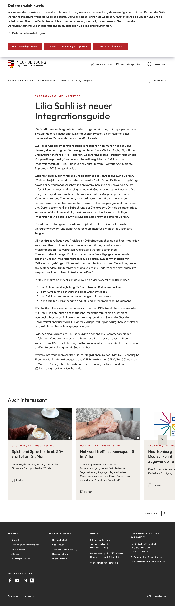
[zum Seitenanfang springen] (164, 513)
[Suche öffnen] (149, 64)
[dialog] (87, 28)
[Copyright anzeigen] (69, 438)
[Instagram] (25, 580)
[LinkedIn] (32, 580)
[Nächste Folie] (162, 440)
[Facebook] (10, 580)
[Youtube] (17, 580)
